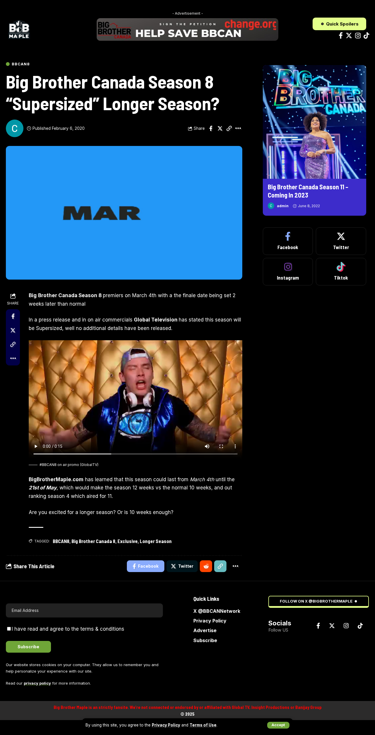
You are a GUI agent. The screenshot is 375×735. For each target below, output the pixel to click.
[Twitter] (349, 35)
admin (283, 205)
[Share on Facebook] (211, 128)
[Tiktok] (366, 35)
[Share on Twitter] (220, 128)
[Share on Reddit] (206, 566)
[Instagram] (358, 35)
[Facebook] (340, 35)
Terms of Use (203, 725)
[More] (238, 128)
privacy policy (37, 683)
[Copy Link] (229, 128)
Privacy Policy (166, 725)
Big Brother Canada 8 (93, 541)
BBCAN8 (21, 64)
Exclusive (127, 541)
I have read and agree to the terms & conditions (68, 629)
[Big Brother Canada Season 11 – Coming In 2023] (314, 122)
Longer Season (156, 541)
